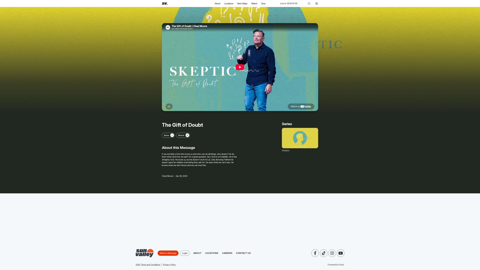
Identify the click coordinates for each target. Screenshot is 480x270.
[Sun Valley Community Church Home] (173, 3)
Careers (227, 253)
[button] (183, 135)
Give (263, 3)
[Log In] (315, 3)
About (197, 253)
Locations (228, 3)
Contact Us (243, 253)
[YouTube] (340, 253)
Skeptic (286, 150)
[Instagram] (332, 253)
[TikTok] (323, 253)
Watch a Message (168, 253)
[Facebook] (315, 253)
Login (184, 253)
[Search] (309, 3)
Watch (254, 3)
